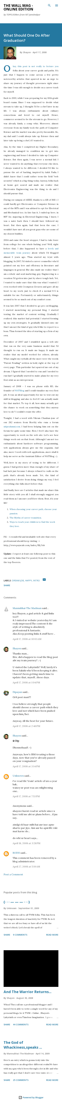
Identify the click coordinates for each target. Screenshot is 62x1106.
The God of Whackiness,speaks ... (23, 1045)
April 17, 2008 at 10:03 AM (27, 638)
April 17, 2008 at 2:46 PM (26, 726)
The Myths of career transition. (26, 517)
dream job (18, 580)
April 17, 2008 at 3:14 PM (26, 766)
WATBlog (19, 390)
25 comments (20, 1080)
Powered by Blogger (32, 1097)
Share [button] (7, 585)
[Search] (49, 5)
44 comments (20, 1024)
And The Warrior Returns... (27, 991)
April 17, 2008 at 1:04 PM (26, 682)
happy (28, 580)
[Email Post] (44, 580)
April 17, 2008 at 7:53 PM (26, 796)
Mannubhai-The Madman (27, 608)
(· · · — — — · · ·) (17, 901)
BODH (16, 852)
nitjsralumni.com (12, 426)
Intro (36, 580)
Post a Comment (13, 874)
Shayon (17, 648)
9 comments (20, 934)
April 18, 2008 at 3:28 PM (26, 843)
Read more (52, 934)
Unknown (18, 775)
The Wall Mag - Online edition (18, 7)
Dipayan (17, 691)
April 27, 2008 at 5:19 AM (26, 866)
